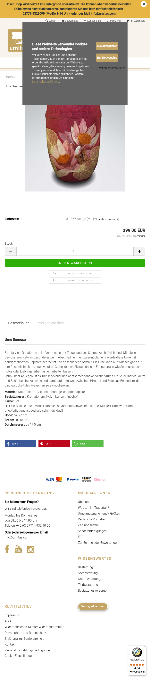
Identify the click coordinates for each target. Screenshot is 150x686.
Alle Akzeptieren (107, 45)
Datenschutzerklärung (45, 81)
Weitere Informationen (111, 67)
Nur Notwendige (107, 57)
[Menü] (143, 647)
